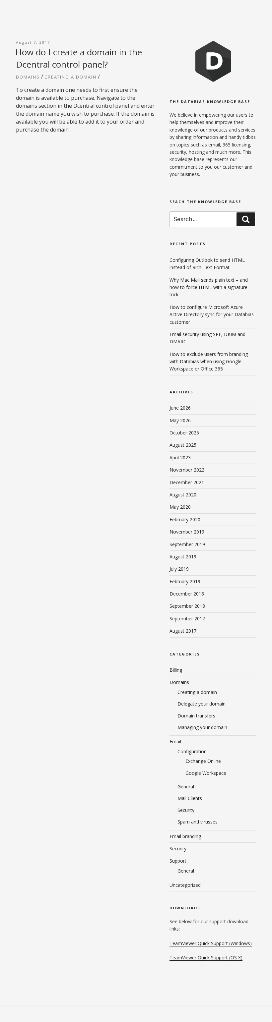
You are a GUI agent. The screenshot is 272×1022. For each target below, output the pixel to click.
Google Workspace (205, 773)
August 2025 (183, 445)
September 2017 (187, 618)
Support (178, 861)
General (185, 786)
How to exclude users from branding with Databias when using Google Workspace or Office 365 (209, 361)
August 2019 (183, 556)
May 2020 (180, 507)
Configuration (192, 751)
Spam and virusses (197, 822)
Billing (176, 670)
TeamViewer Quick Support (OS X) (206, 957)
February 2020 (185, 519)
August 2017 (183, 631)
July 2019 (179, 569)
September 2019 (187, 544)
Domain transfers (196, 715)
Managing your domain (202, 727)
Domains (28, 77)
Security (185, 810)
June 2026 (180, 408)
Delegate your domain (201, 704)
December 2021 (187, 482)
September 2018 (187, 606)
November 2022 (187, 470)
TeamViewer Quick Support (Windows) (211, 943)
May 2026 (180, 420)
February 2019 (185, 581)
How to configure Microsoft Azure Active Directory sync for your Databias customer (212, 314)
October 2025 (184, 432)
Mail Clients (189, 798)
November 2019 (187, 532)
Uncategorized (185, 885)
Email (175, 741)
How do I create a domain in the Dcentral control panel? (78, 58)
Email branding (185, 836)
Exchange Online (203, 761)
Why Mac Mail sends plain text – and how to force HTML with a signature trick (209, 287)
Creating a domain (70, 77)
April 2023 (180, 457)
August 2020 (183, 494)
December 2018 (187, 594)
